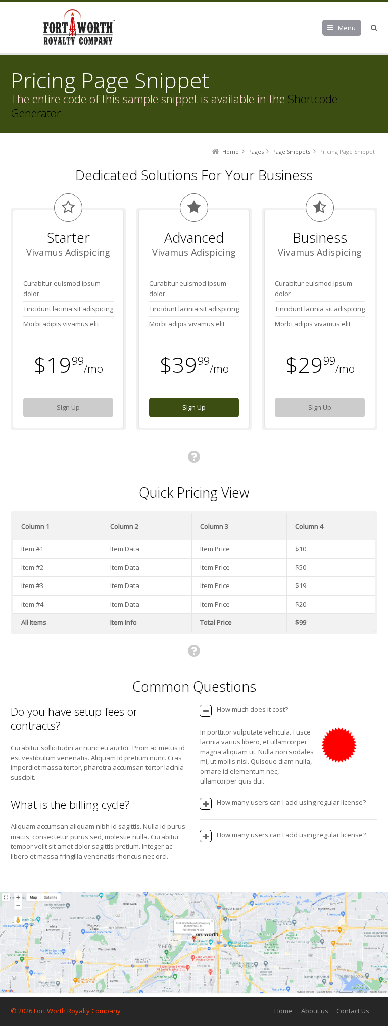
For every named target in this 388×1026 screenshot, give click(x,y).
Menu (347, 27)
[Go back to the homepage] (79, 27)
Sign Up (68, 407)
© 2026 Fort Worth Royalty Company (66, 1010)
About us (314, 1010)
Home (283, 1010)
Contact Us (352, 1010)
